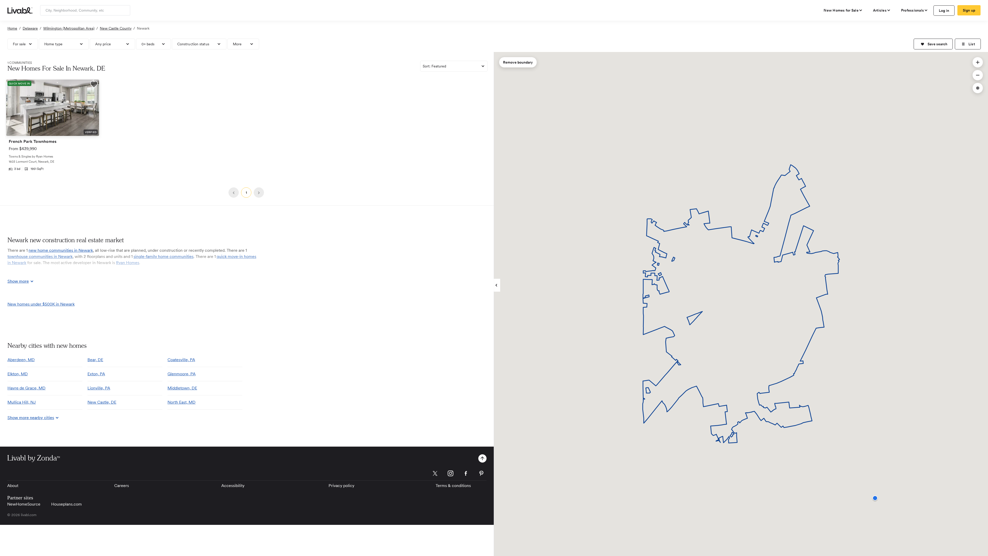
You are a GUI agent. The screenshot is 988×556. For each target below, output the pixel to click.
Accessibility (232, 485)
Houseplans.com (66, 504)
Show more (18, 281)
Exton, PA (96, 373)
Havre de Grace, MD (26, 388)
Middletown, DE (182, 388)
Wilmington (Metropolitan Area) (68, 28)
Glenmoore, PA (181, 373)
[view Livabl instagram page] (450, 474)
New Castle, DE (101, 402)
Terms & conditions (453, 485)
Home (12, 28)
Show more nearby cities (30, 417)
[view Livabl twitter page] (435, 474)
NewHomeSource (23, 504)
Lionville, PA (98, 388)
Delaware (30, 28)
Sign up (969, 10)
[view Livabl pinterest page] (481, 474)
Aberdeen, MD (21, 359)
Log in (944, 10)
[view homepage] (19, 10)
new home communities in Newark (61, 250)
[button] (933, 44)
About (12, 485)
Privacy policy (341, 485)
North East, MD (181, 402)
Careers (121, 485)
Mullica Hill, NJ (21, 402)
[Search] (124, 10)
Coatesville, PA (181, 359)
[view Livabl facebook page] (466, 474)
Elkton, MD (17, 373)
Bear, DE (95, 359)
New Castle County (115, 28)
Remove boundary (518, 62)
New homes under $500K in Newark (41, 304)
